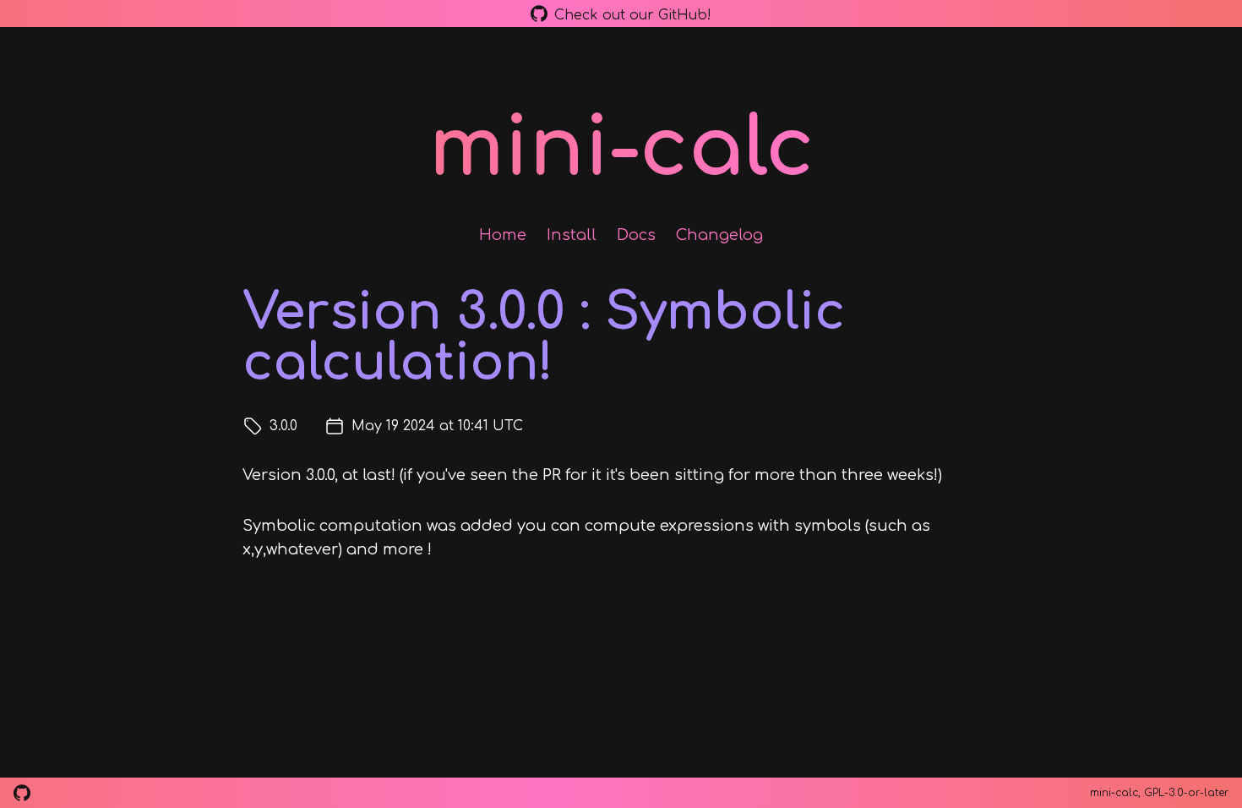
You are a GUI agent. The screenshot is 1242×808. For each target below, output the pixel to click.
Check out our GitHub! (632, 15)
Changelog (719, 235)
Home (502, 235)
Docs (636, 235)
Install (571, 235)
